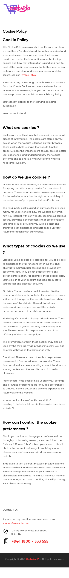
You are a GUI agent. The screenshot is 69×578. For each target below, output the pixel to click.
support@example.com (15, 523)
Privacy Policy (28, 74)
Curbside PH (33, 559)
